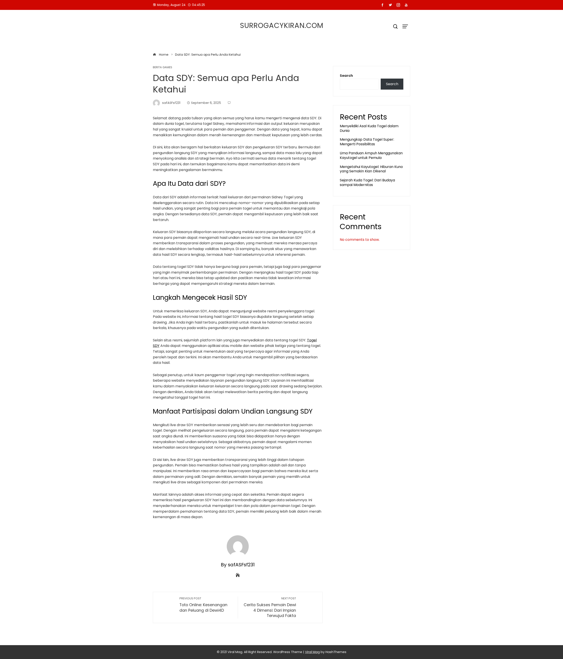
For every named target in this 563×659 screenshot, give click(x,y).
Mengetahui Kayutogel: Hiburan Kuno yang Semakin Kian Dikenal (371, 169)
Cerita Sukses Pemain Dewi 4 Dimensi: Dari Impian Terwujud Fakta (270, 607)
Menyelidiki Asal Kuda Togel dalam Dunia (369, 128)
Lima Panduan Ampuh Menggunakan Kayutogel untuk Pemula (371, 155)
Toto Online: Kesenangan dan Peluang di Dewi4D (203, 604)
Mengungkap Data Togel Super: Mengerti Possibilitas (367, 142)
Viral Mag (312, 652)
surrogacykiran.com (281, 25)
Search (346, 75)
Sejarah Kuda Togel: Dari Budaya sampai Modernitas (367, 182)
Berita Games (162, 67)
